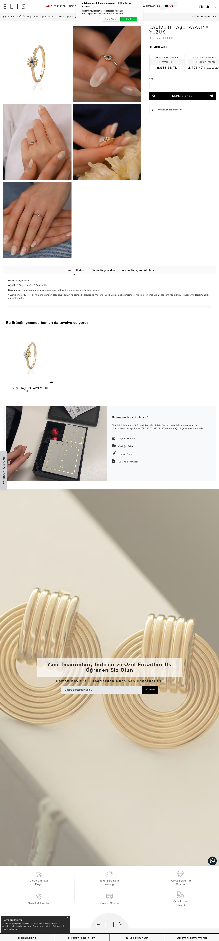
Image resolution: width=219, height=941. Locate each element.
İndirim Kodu (3, 470)
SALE (49, 6)
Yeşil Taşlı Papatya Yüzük (31, 388)
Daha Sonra (111, 19)
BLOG (167, 6)
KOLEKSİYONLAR (151, 6)
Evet (128, 19)
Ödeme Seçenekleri (103, 270)
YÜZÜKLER (60, 6)
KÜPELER (73, 6)
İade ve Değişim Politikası (138, 270)
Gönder (150, 690)
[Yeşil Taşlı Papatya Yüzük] (30, 355)
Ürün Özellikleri (74, 270)
